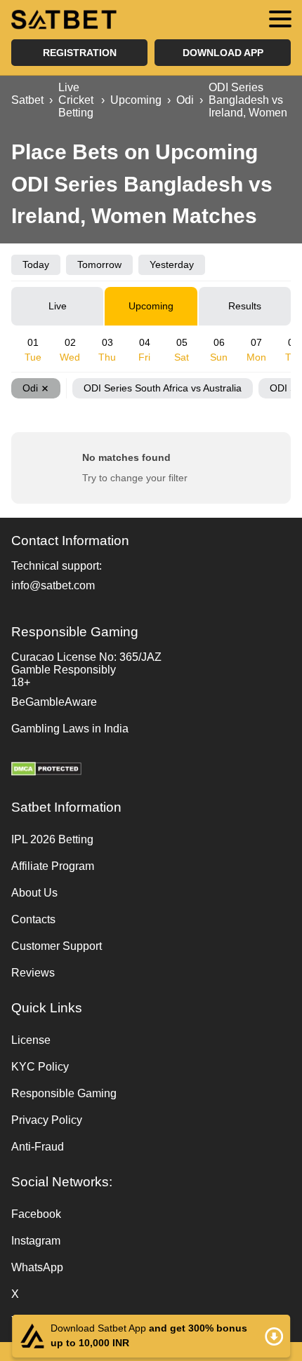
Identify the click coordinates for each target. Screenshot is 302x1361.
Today (35, 264)
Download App (223, 52)
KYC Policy (40, 1067)
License (31, 1040)
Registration (80, 52)
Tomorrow (99, 264)
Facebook (36, 1214)
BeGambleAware (54, 702)
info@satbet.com (53, 585)
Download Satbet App (151, 1336)
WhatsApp (37, 1267)
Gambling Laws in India (70, 729)
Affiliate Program (52, 866)
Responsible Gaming (64, 1093)
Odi (30, 388)
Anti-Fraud (37, 1147)
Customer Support (56, 946)
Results (244, 305)
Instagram (35, 1241)
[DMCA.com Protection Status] (151, 770)
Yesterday (172, 264)
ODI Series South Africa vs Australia (163, 388)
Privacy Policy (46, 1120)
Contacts (33, 919)
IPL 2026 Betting (52, 839)
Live (57, 305)
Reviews (33, 973)
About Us (34, 893)
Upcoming (151, 305)
